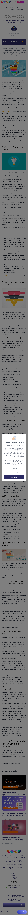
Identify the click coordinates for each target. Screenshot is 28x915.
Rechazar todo (14, 473)
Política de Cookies (17, 461)
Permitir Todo (14, 477)
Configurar (14, 469)
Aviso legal (14, 464)
